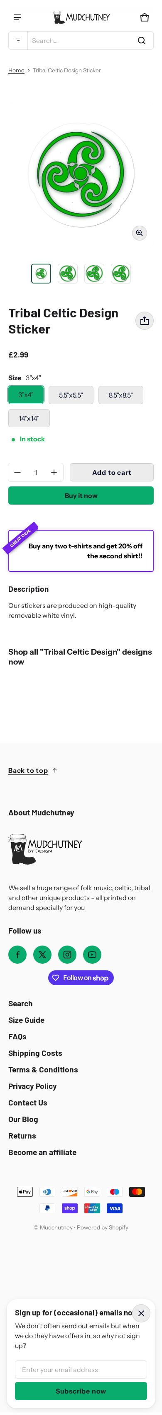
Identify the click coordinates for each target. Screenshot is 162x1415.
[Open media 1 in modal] (81, 174)
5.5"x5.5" (71, 395)
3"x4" (26, 395)
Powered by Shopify (102, 1227)
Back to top (28, 770)
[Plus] (54, 472)
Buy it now (81, 495)
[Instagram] (67, 955)
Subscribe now (81, 1391)
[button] (81, 40)
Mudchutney (56, 1227)
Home (16, 70)
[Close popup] (141, 1313)
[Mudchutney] (81, 17)
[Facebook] (17, 955)
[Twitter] (42, 955)
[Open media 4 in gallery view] (94, 273)
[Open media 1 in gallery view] (41, 273)
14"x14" (29, 418)
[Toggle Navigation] (17, 17)
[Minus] (17, 472)
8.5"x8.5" (121, 395)
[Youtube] (92, 955)
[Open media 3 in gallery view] (68, 273)
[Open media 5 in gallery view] (121, 273)
